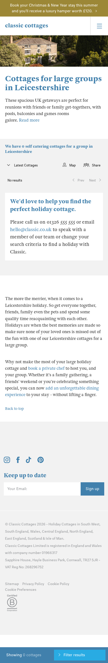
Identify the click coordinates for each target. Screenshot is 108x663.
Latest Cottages (25, 165)
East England (15, 538)
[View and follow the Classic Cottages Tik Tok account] (28, 461)
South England (16, 531)
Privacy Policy (33, 584)
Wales (35, 531)
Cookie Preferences (20, 590)
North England (81, 531)
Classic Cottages (22, 524)
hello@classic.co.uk (30, 229)
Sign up (92, 489)
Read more (29, 120)
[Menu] (99, 26)
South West (90, 524)
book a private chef (46, 368)
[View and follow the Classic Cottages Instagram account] (7, 461)
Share (96, 165)
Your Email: (17, 489)
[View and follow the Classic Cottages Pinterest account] (40, 461)
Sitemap (12, 584)
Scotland (35, 538)
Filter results (74, 655)
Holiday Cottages (62, 524)
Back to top (14, 408)
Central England (55, 531)
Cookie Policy (58, 584)
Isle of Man (54, 538)
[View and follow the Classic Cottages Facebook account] (18, 461)
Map (72, 165)
